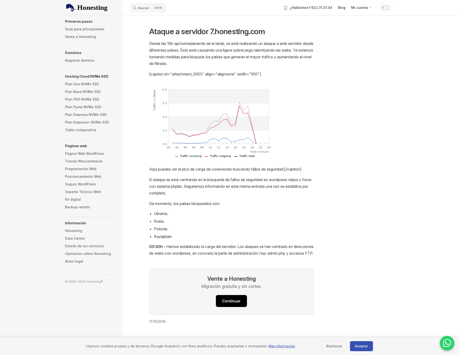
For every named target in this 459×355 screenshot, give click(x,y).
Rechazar (334, 346)
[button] (90, 21)
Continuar (231, 301)
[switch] (385, 7)
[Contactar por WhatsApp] (447, 343)
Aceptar (361, 346)
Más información (281, 346)
